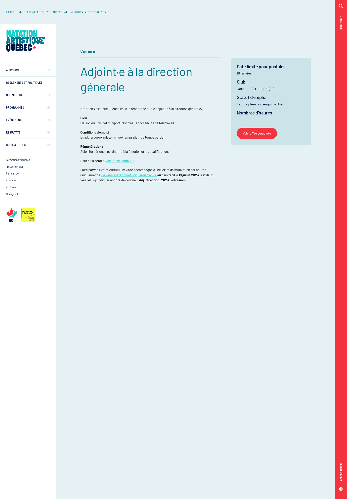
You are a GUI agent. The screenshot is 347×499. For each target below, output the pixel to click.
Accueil (10, 12)
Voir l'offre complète (257, 133)
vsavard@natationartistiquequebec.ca (129, 175)
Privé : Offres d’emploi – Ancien (43, 12)
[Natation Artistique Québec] (26, 41)
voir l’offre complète (120, 161)
